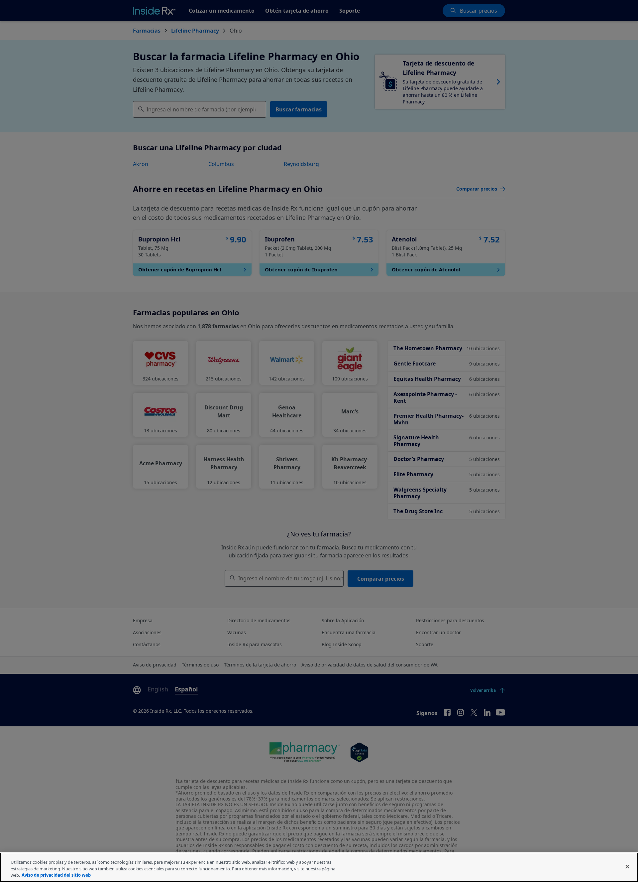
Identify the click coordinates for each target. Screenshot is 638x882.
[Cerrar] (627, 866)
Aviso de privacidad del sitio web (56, 875)
